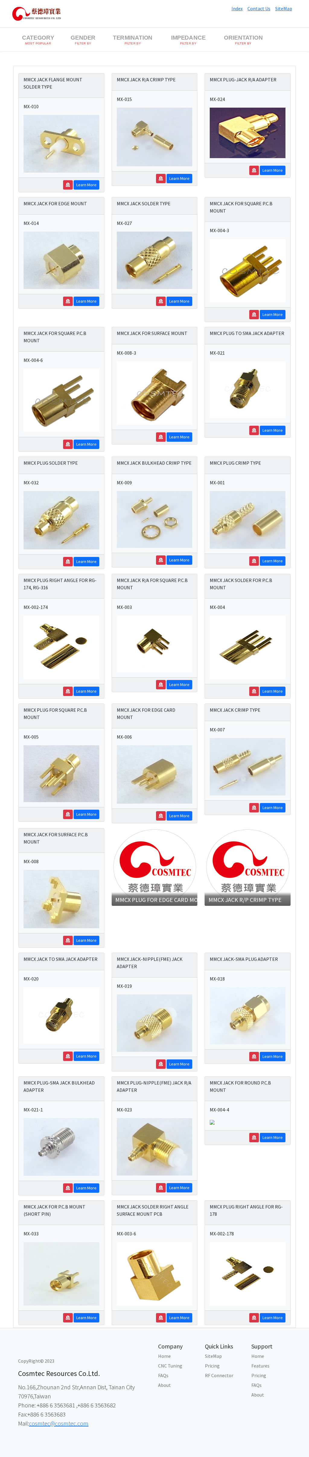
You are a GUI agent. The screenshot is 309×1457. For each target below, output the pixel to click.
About (164, 1385)
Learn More (86, 184)
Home (164, 1356)
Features (260, 1366)
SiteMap (283, 8)
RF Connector (219, 1375)
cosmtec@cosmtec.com (58, 1423)
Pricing (212, 1366)
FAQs (163, 1375)
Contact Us (258, 8)
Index (237, 8)
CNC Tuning (170, 1366)
